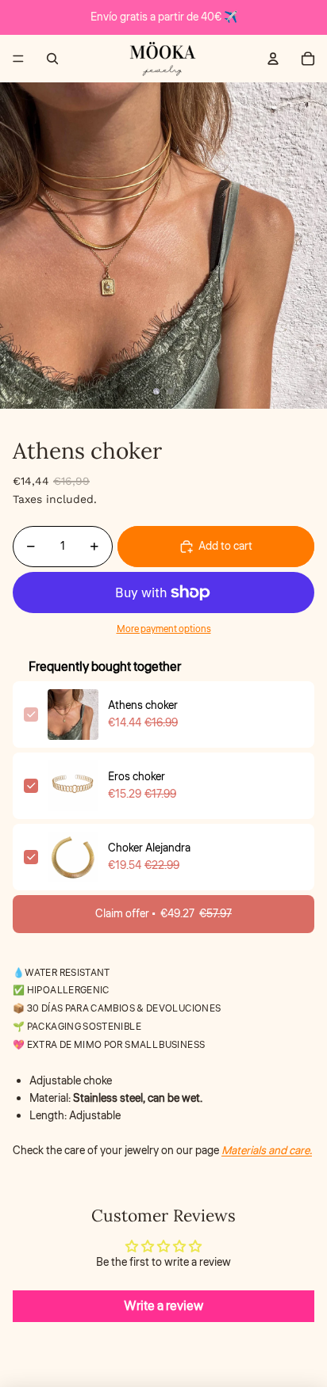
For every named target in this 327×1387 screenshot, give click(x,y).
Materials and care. (266, 1151)
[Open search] (52, 58)
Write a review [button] (163, 1306)
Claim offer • (163, 914)
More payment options (164, 629)
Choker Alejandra (149, 848)
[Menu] (18, 58)
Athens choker (143, 706)
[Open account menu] (273, 58)
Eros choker (136, 777)
